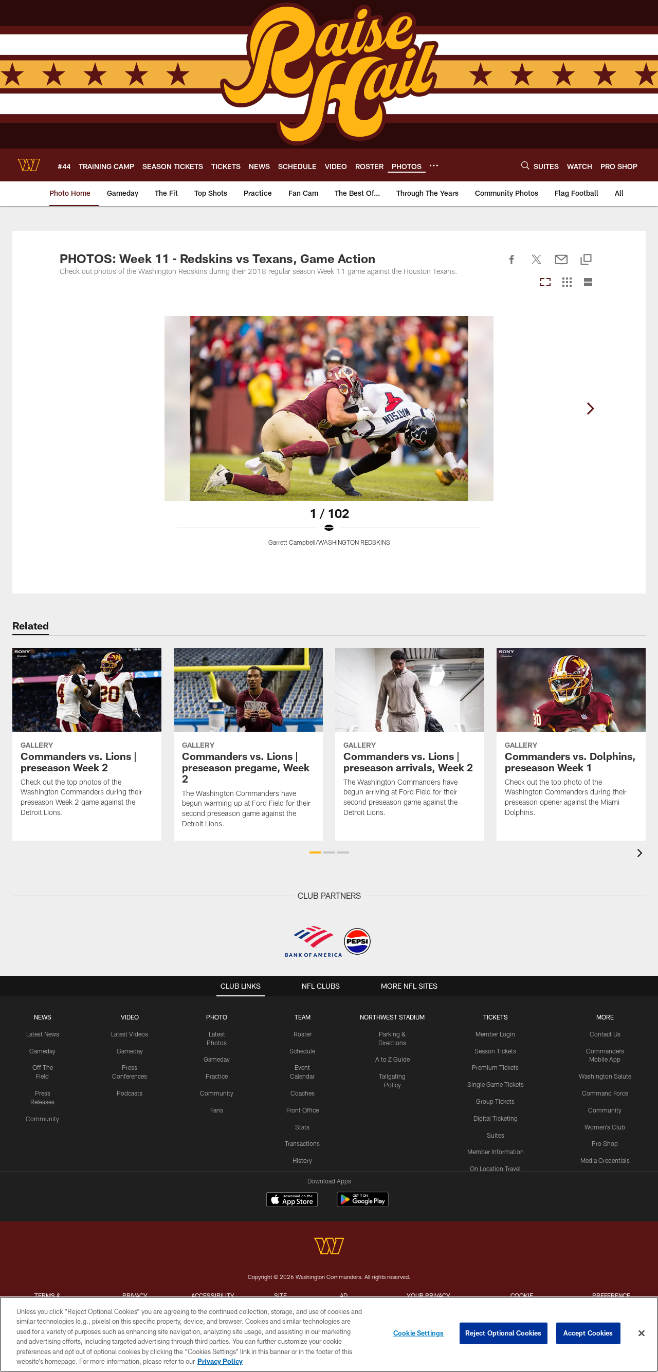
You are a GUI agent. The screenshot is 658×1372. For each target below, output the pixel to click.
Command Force (605, 1093)
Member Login (495, 1033)
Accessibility (212, 1295)
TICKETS (495, 1017)
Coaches (302, 1093)
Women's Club (604, 1126)
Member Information (495, 1151)
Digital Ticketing (495, 1118)
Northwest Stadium (392, 1017)
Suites (495, 1135)
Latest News (42, 1033)
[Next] (590, 408)
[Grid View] (567, 282)
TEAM (302, 1017)
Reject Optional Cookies (503, 1333)
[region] (329, 1334)
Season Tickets (495, 1050)
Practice (217, 1076)
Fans (216, 1110)
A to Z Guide (392, 1059)
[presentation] (641, 854)
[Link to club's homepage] (28, 165)
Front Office (302, 1110)
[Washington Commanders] (329, 1247)
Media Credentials (605, 1160)
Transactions (302, 1143)
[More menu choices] (434, 165)
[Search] (525, 165)
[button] (315, 852)
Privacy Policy (220, 1361)
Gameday (42, 1050)
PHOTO (216, 1017)
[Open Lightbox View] (329, 437)
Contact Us (605, 1033)
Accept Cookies (588, 1333)
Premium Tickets (495, 1067)
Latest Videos (129, 1033)
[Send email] (561, 265)
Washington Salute (605, 1076)
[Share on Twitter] (536, 265)
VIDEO (130, 1017)
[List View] (588, 282)
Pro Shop (605, 1143)
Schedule (302, 1050)
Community (42, 1118)
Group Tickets (495, 1101)
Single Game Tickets (495, 1084)
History (302, 1160)
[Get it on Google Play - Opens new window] (362, 1204)
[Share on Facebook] (512, 265)
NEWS (42, 1017)
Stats (302, 1126)
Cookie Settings (418, 1333)
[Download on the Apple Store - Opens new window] (292, 1201)
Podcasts (129, 1093)
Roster (303, 1033)
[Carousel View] (545, 282)
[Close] (641, 1333)
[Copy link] (586, 260)
